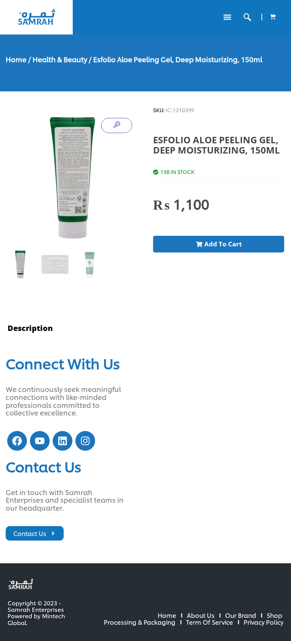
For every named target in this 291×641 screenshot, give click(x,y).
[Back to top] (260, 610)
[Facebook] (17, 441)
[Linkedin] (62, 441)
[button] (227, 17)
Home (16, 59)
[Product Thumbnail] (116, 125)
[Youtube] (40, 441)
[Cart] (272, 17)
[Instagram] (85, 441)
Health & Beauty (60, 59)
